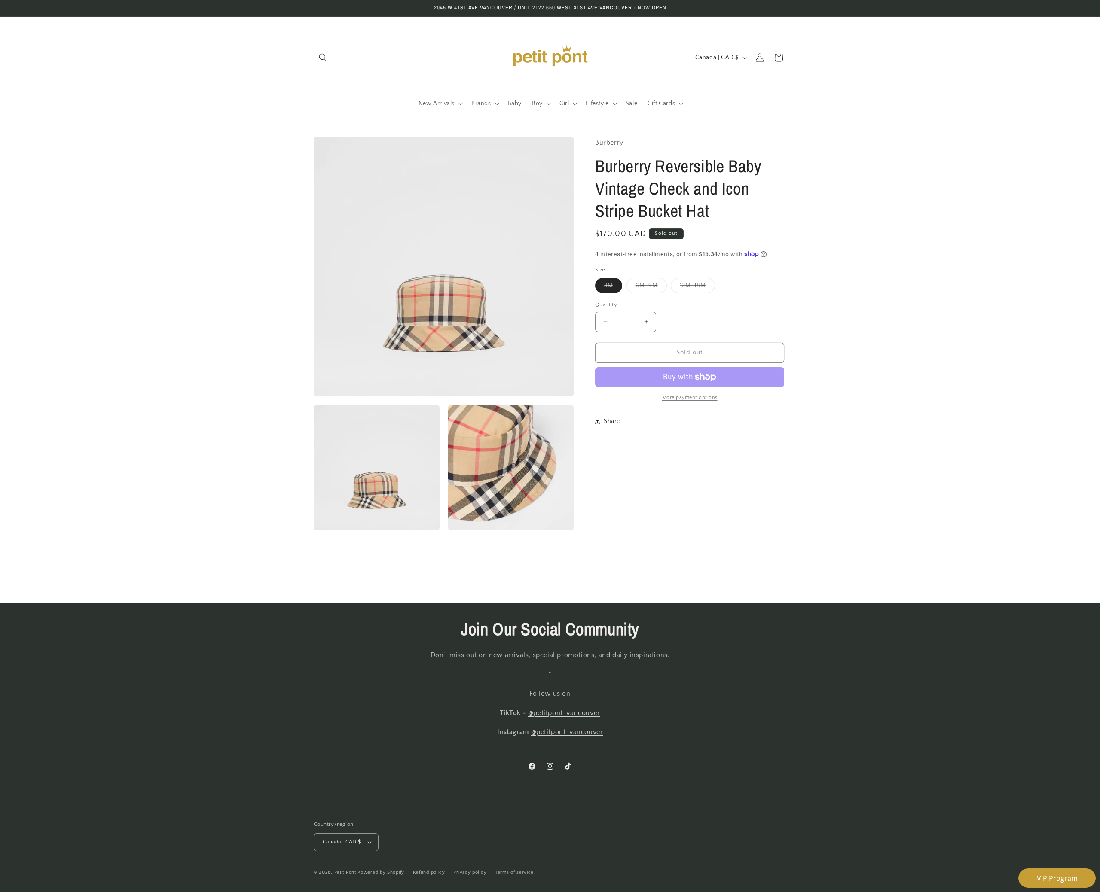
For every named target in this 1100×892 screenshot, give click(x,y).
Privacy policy (469, 872)
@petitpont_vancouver (564, 713)
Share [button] (612, 421)
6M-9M (651, 287)
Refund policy (429, 872)
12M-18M (697, 287)
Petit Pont (345, 872)
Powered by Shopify (381, 872)
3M (613, 287)
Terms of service (514, 872)
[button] (323, 57)
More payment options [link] (690, 397)
